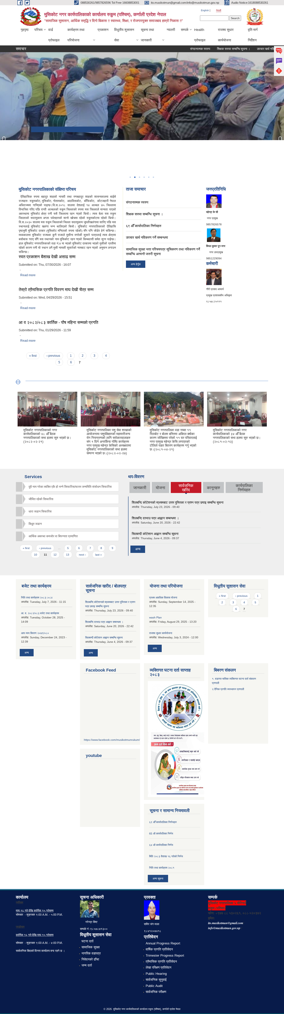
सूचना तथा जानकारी (147, 35)
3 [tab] (139, 177)
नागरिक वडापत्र (91, 953)
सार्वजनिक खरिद (186, 487)
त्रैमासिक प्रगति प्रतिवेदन (161, 961)
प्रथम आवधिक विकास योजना (163, 597)
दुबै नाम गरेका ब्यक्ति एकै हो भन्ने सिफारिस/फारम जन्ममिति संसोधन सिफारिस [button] (70, 486)
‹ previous (53, 355)
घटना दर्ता (88, 941)
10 (35, 554)
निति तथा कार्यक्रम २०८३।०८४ (37, 597)
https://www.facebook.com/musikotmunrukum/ (112, 739)
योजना (160, 487)
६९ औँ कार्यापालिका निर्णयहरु (143, 226)
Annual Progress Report (163, 943)
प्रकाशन (103, 30)
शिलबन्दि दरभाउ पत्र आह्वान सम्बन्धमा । (155, 518)
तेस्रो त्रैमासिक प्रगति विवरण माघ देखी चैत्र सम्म (56, 289)
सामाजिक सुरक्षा (91, 947)
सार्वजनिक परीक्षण (156, 992)
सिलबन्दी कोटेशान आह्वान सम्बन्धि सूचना (155, 534)
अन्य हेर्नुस (135, 264)
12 (55, 554)
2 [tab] (134, 177)
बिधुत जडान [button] (35, 523)
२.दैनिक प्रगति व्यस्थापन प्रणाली (228, 689)
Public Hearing (156, 974)
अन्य (137, 549)
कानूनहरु (213, 487)
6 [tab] (153, 177)
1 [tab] (130, 177)
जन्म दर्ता (87, 965)
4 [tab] (143, 177)
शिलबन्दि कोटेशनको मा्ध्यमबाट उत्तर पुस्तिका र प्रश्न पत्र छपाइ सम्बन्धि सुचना (178, 502)
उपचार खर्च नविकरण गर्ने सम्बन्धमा (259, 48)
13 (67, 554)
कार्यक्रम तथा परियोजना (75, 35)
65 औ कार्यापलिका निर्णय (161, 833)
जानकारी (139, 487)
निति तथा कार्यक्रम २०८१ (161, 867)
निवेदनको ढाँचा (90, 959)
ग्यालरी (171, 30)
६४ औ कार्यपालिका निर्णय (161, 844)
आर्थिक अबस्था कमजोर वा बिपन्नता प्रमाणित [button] (53, 536)
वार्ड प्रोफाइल (54, 35)
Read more (28, 275)
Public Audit (154, 986)
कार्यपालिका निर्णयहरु (244, 487)
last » (98, 554)
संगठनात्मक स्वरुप (184, 48)
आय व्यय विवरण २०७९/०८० (35, 633)
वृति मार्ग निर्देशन (253, 35)
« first (33, 355)
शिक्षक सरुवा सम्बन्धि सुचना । (217, 48)
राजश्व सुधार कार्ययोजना (226, 35)
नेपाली (218, 10)
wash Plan (155, 617)
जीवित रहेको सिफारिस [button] (41, 499)
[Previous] (4, 139)
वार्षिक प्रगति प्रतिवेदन (159, 949)
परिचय (38, 30)
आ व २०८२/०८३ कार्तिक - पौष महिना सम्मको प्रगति (58, 322)
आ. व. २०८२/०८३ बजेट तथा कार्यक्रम (40, 613)
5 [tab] (148, 177)
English (205, 10)
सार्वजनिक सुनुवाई (156, 980)
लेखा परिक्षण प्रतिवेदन (158, 967)
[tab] (67, 486)
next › (82, 554)
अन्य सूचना (158, 878)
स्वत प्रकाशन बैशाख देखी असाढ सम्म (47, 256)
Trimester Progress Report (165, 955)
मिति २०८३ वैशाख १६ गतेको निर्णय (166, 856)
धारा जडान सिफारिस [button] (40, 511)
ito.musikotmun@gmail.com (225, 923)
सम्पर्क (184, 30)
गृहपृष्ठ (25, 30)
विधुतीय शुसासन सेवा (124, 35)
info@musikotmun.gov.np (224, 928)
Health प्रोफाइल (199, 35)
